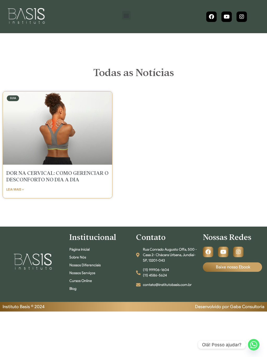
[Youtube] (226, 16)
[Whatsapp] (253, 344)
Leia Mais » (15, 189)
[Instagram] (241, 16)
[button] (126, 15)
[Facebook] (211, 16)
